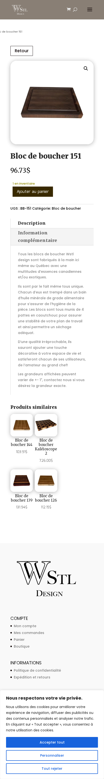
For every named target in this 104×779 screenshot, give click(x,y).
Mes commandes (29, 632)
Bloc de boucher (66, 208)
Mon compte (25, 626)
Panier (19, 639)
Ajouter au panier (33, 191)
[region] (52, 734)
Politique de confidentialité (37, 670)
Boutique (22, 646)
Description (32, 223)
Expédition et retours (32, 677)
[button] (86, 68)
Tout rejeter (52, 768)
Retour (22, 51)
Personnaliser (52, 755)
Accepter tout (52, 742)
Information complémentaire (37, 236)
